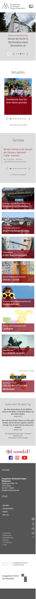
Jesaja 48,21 (17, 409)
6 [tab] (18, 118)
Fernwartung (7, 535)
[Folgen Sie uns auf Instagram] (16, 451)
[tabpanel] (18, 30)
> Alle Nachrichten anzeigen (17, 125)
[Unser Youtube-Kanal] (24, 451)
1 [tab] (16, 53)
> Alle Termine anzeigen (17, 175)
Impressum (6, 526)
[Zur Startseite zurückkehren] (13, 2)
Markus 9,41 (17, 423)
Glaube (5, 505)
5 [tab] (23, 53)
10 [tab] (25, 118)
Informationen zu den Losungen (17, 431)
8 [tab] (21, 118)
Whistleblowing (8, 531)
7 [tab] (19, 118)
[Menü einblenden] (29, 6)
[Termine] (31, 518)
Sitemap (5, 533)
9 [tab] (23, 118)
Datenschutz (7, 528)
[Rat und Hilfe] (31, 533)
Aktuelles (6, 498)
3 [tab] (19, 53)
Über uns (6, 508)
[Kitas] (31, 528)
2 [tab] (18, 53)
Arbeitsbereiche (8, 501)
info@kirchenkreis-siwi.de (10, 483)
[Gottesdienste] (31, 523)
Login (5, 538)
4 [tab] (21, 53)
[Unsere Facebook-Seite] (10, 451)
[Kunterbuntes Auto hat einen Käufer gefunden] (18, 87)
